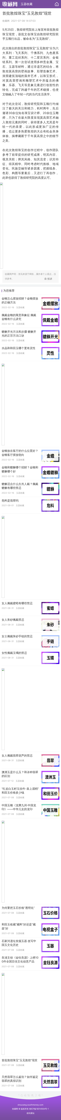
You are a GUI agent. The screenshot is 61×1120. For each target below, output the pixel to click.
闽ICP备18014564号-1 (39, 1109)
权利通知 (30, 1113)
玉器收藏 (26, 4)
